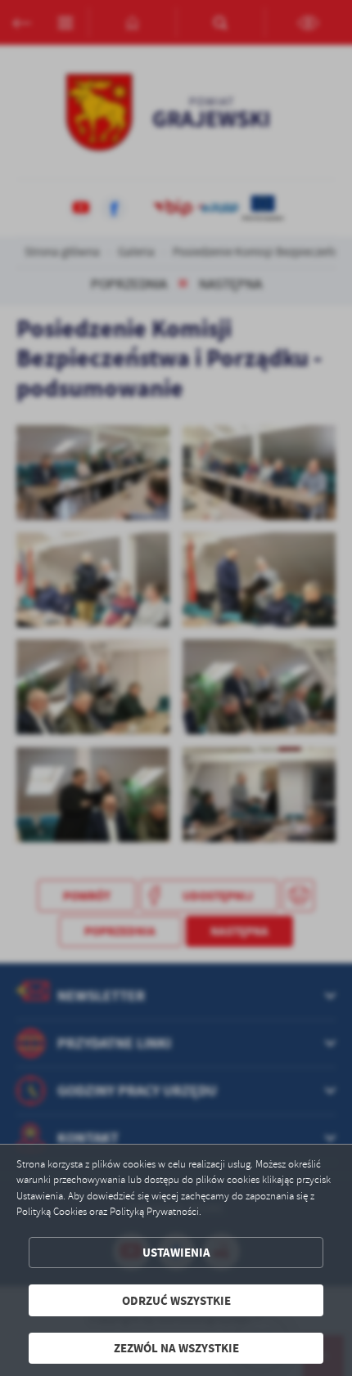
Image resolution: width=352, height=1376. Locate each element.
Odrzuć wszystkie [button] (176, 1300)
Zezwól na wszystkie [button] (176, 1347)
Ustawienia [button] (176, 1252)
